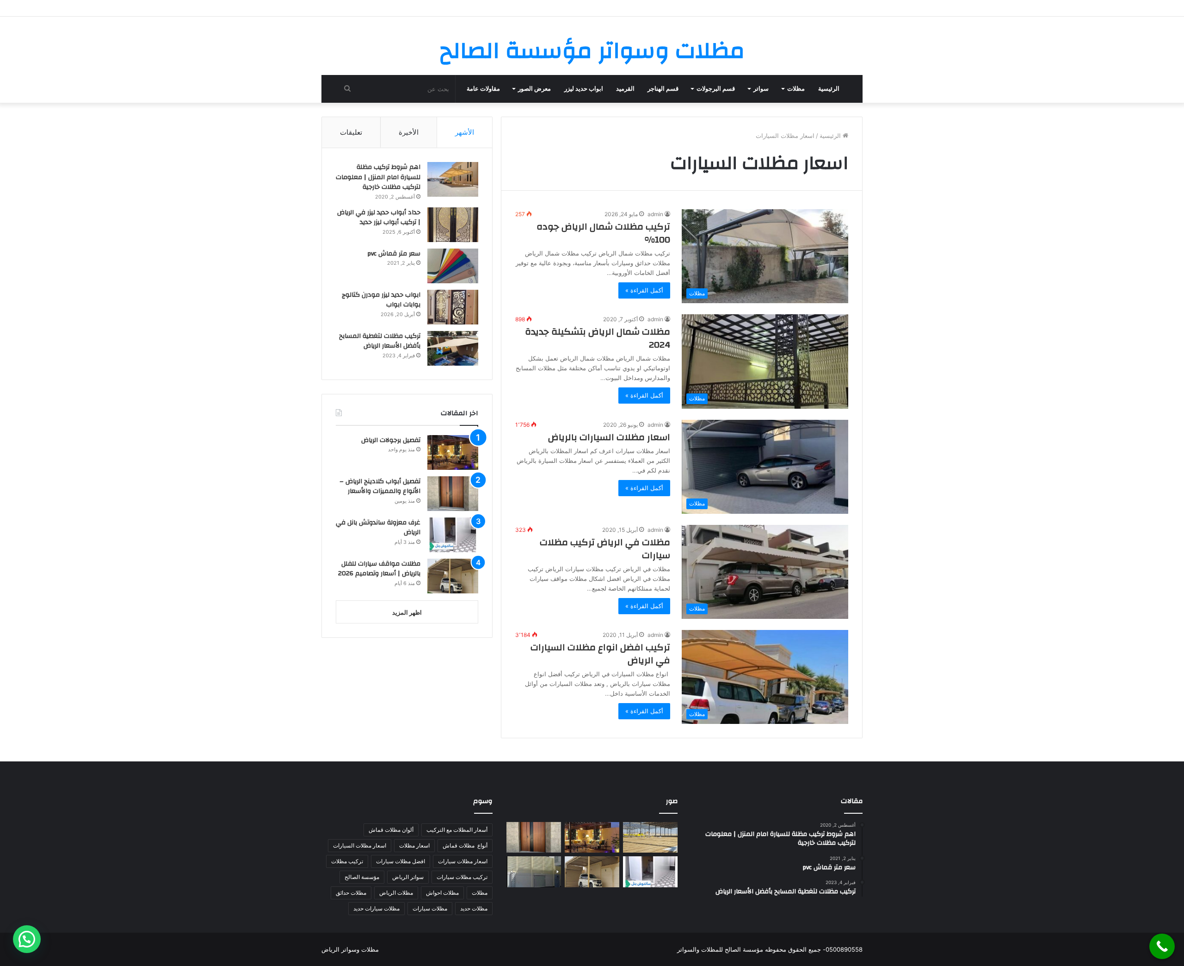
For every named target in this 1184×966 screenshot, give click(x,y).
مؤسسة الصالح (362, 876)
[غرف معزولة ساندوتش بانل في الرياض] (452, 534)
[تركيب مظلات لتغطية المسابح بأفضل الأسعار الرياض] (452, 348)
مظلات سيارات (430, 908)
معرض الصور (534, 89)
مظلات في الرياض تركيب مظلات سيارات (605, 549)
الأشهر (464, 132)
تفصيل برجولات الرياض (390, 440)
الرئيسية (828, 89)
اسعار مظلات (414, 845)
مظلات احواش (442, 892)
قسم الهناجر (663, 89)
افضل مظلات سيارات (400, 861)
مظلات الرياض (396, 892)
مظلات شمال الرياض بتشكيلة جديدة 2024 (597, 338)
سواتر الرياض (408, 876)
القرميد (625, 89)
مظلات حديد (473, 908)
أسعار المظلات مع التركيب (456, 829)
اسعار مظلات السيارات (359, 845)
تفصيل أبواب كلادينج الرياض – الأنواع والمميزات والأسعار (379, 486)
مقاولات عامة (483, 89)
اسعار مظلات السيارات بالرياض (609, 437)
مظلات (796, 89)
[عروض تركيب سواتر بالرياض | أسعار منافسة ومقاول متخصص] (533, 871)
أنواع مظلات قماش (465, 845)
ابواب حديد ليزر (583, 89)
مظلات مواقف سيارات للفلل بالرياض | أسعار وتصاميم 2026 (379, 569)
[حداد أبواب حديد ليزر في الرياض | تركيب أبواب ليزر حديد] (452, 224)
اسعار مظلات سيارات (462, 861)
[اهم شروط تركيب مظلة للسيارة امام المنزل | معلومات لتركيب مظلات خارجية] (452, 179)
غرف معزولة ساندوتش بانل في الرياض (378, 528)
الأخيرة (409, 132)
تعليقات (351, 132)
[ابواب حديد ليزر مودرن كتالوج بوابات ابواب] (452, 307)
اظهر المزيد (407, 612)
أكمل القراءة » (644, 290)
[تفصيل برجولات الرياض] (452, 452)
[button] (27, 939)
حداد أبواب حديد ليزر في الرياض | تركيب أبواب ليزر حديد (378, 217)
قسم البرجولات (716, 89)
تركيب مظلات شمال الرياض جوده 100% (603, 233)
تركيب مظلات (347, 861)
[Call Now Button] (1162, 946)
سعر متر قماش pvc (393, 254)
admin (655, 214)
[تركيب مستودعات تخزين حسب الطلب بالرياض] (650, 837)
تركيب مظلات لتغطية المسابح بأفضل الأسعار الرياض (379, 341)
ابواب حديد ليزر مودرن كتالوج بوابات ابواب (381, 300)
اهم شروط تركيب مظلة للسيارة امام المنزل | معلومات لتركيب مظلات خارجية (378, 177)
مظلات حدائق (351, 892)
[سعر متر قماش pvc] (452, 266)
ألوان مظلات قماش (391, 829)
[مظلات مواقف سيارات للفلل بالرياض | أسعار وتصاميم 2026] (452, 576)
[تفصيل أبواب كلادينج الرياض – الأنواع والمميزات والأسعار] (452, 493)
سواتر (761, 89)
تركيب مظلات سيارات (462, 876)
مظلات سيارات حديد (376, 908)
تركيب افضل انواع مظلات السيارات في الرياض (600, 654)
